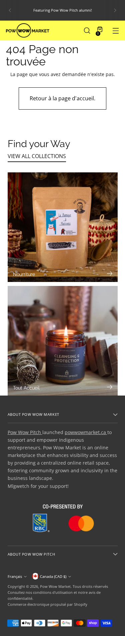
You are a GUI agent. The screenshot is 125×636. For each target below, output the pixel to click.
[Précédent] (10, 10)
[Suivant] (115, 10)
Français (15, 576)
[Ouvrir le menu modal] (115, 30)
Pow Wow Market (55, 586)
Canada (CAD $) (53, 576)
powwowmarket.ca (86, 432)
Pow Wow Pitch (25, 432)
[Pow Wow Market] (27, 30)
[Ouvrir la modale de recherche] (87, 30)
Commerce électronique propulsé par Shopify (47, 604)
